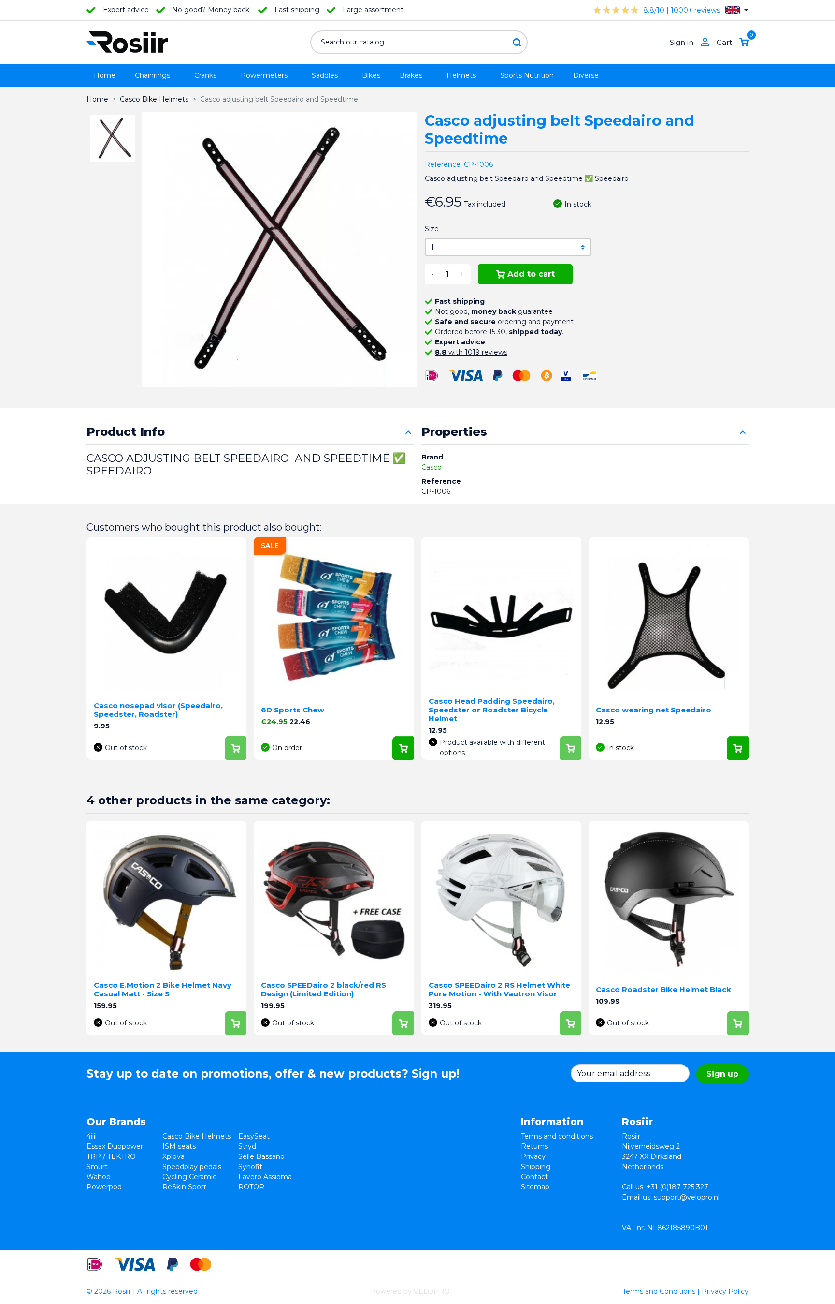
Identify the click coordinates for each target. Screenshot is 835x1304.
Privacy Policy (725, 1291)
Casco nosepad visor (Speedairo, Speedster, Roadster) (158, 710)
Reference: (443, 164)
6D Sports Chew (292, 709)
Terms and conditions (557, 1136)
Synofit (250, 1166)
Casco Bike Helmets (196, 1136)
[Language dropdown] (737, 10)
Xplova (173, 1156)
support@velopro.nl (687, 1197)
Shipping (535, 1166)
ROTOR (251, 1187)
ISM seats (179, 1146)
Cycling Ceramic (189, 1176)
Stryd (247, 1146)
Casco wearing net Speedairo (653, 709)
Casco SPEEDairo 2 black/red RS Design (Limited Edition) (323, 989)
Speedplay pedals (191, 1166)
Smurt (97, 1166)
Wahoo (98, 1176)
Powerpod (104, 1187)
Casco (431, 467)
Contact (534, 1176)
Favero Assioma (265, 1176)
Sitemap (535, 1187)
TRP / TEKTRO (111, 1156)
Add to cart (531, 274)
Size (432, 228)
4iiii (91, 1136)
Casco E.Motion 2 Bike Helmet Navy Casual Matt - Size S (162, 989)
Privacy (533, 1156)
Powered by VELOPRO (410, 1291)
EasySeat (254, 1136)
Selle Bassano (261, 1156)
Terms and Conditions (658, 1291)
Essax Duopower (114, 1146)
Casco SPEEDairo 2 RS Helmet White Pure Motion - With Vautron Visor (499, 989)
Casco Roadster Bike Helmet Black (663, 989)
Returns (534, 1146)
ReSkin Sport (184, 1187)
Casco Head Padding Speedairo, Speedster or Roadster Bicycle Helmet (492, 709)
